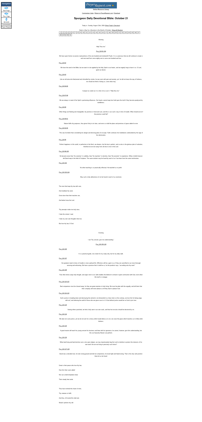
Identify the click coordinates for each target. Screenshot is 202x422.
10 (83, 32)
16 (103, 32)
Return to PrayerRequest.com (104, 13)
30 (67, 35)
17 (106, 32)
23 (125, 32)
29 (64, 35)
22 (122, 32)
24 (129, 32)
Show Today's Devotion (112, 25)
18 (109, 32)
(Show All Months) (117, 30)
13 (93, 32)
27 (138, 32)
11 (86, 32)
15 (99, 32)
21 (119, 32)
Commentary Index (88, 13)
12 (89, 32)
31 (70, 35)
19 (112, 32)
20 (116, 32)
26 (135, 32)
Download (117, 13)
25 (132, 32)
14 (96, 32)
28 (60, 35)
